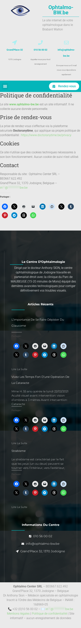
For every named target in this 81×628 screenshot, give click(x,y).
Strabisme (18, 451)
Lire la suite (19, 369)
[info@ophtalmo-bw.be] (66, 42)
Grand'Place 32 (15, 49)
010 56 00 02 (40, 49)
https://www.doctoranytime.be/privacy (46, 135)
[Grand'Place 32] (14, 42)
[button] (5, 86)
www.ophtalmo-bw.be (24, 104)
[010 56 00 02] (40, 42)
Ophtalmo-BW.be (60, 10)
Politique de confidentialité (49, 613)
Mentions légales (18, 613)
